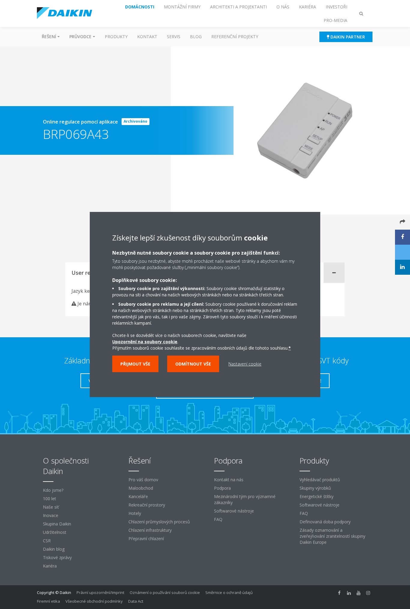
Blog (196, 36)
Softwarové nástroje (234, 511)
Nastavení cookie (244, 364)
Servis (173, 36)
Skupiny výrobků (315, 488)
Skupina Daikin (57, 524)
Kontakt (147, 36)
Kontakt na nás (228, 479)
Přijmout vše (135, 364)
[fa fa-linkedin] (349, 593)
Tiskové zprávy (57, 557)
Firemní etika (48, 601)
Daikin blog (54, 549)
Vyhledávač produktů (320, 479)
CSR (47, 540)
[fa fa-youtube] (358, 593)
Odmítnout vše (193, 364)
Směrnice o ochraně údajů (229, 592)
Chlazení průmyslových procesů (159, 522)
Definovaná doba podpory (325, 522)
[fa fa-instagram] (368, 593)
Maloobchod (140, 488)
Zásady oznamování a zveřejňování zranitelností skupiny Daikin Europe (332, 536)
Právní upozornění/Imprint (100, 592)
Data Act (135, 601)
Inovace (50, 515)
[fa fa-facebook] (339, 593)
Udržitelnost (54, 532)
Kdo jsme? (53, 490)
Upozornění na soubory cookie (144, 341)
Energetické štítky (316, 496)
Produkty (116, 36)
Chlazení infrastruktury (150, 530)
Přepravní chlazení (146, 538)
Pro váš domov (143, 479)
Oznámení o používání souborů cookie (165, 592)
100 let (49, 498)
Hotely (134, 513)
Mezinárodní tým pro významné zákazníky (245, 499)
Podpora (222, 488)
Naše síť (51, 507)
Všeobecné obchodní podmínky (94, 601)
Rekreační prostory (146, 505)
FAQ (218, 519)
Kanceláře (138, 496)
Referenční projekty (234, 36)
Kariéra (50, 566)
